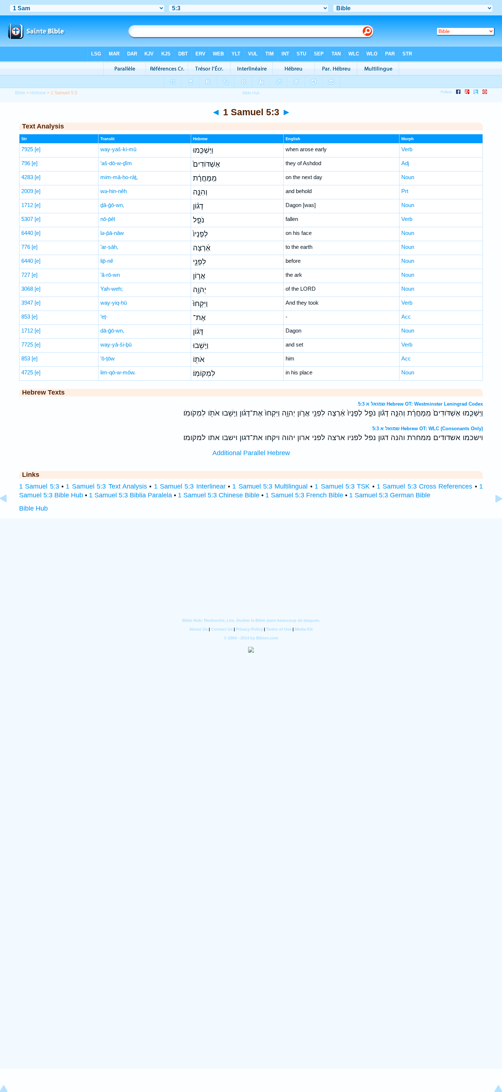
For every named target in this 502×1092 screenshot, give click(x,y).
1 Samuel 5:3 (39, 486)
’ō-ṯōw (107, 358)
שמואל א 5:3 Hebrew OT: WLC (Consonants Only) (427, 428)
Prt (404, 191)
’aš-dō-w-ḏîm (116, 163)
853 (25, 316)
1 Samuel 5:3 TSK (342, 486)
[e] (37, 149)
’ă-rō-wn (110, 275)
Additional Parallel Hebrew (251, 453)
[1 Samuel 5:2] (9, 515)
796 (25, 163)
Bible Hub (33, 508)
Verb (406, 149)
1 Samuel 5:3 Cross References (424, 486)
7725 (27, 344)
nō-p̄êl (107, 219)
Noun (407, 177)
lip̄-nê (106, 261)
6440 (27, 233)
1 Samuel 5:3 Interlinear (190, 486)
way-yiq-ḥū (113, 303)
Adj (405, 163)
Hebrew (38, 92)
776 (25, 247)
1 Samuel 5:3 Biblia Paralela (130, 495)
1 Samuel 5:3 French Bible (304, 495)
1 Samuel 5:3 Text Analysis (106, 486)
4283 (27, 177)
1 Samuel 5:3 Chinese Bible (218, 495)
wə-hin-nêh (113, 191)
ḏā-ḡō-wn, (112, 205)
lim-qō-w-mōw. (118, 372)
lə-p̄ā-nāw (112, 233)
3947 (27, 303)
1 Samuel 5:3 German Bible (389, 495)
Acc (406, 316)
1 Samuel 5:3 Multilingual (270, 486)
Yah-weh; (111, 289)
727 (25, 275)
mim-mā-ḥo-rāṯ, (119, 177)
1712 (27, 205)
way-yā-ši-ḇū (116, 344)
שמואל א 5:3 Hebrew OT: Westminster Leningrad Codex (420, 404)
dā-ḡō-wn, (112, 330)
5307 (27, 219)
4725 (27, 372)
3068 (27, 289)
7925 (27, 149)
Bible (20, 92)
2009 (27, 191)
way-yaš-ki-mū (118, 149)
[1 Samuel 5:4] (493, 515)
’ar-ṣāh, (109, 247)
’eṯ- (104, 316)
